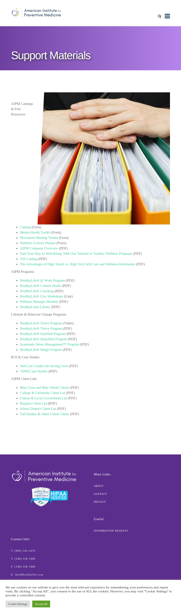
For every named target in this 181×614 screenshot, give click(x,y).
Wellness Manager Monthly (39, 301)
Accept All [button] (41, 604)
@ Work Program (42, 280)
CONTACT (100, 494)
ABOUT (99, 486)
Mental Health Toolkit (35, 232)
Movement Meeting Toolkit (39, 238)
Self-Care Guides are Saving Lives (44, 366)
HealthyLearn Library (35, 307)
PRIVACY (100, 502)
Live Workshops (41, 296)
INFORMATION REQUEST (111, 530)
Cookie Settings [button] (17, 604)
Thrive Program (41, 323)
